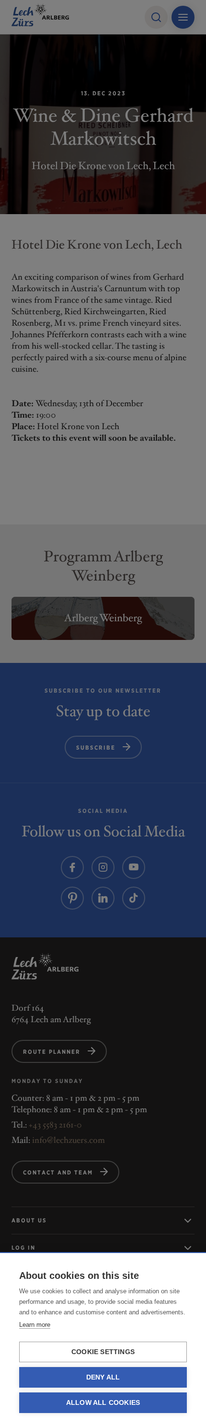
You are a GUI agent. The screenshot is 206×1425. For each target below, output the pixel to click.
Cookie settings (103, 1352)
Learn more (34, 1324)
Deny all (103, 1377)
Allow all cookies (103, 1402)
